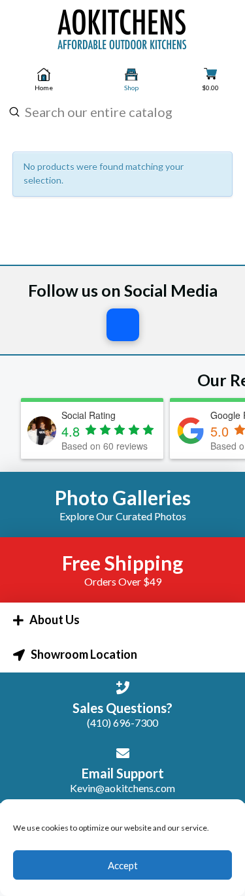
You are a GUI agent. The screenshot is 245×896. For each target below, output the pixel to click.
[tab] (122, 620)
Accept (123, 865)
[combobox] (120, 111)
